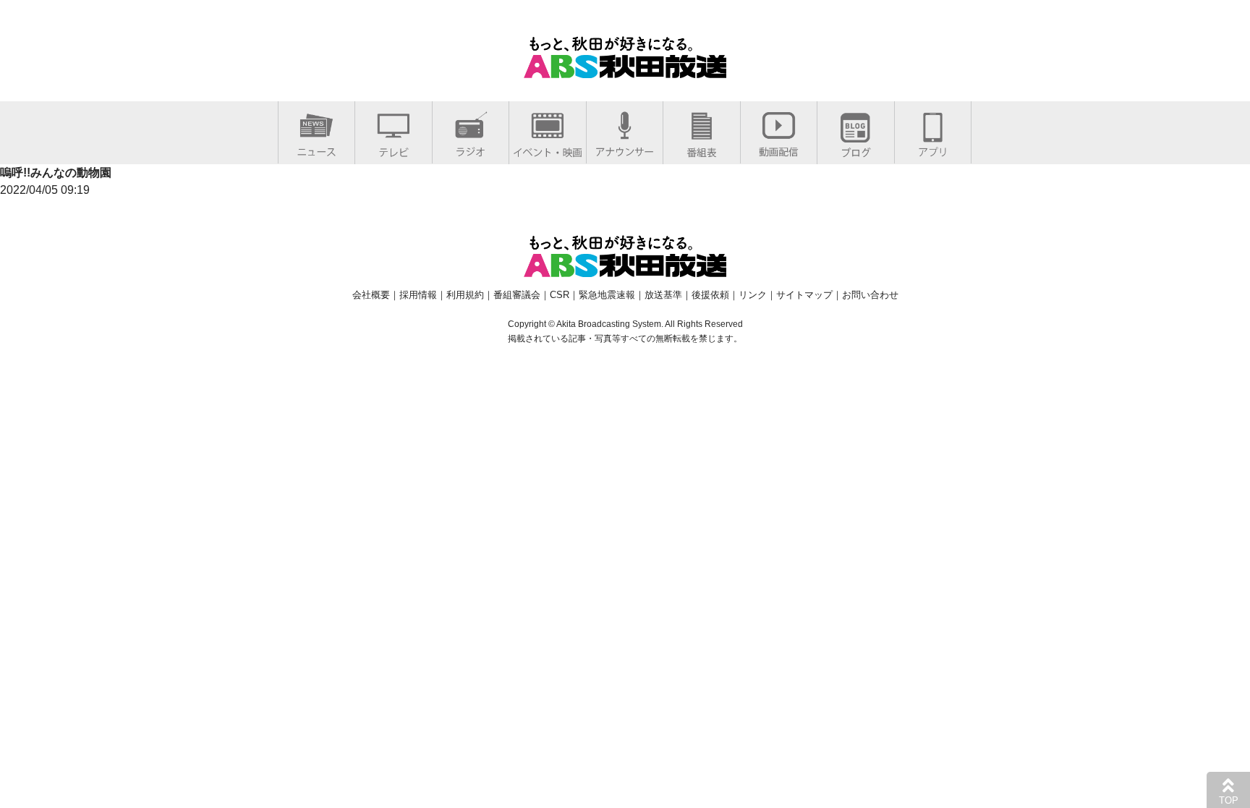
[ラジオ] (471, 149)
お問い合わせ (870, 294)
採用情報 (418, 294)
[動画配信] (779, 149)
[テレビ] (393, 149)
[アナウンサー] (625, 149)
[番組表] (701, 149)
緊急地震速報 (607, 294)
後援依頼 (710, 294)
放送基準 (663, 294)
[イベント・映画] (547, 149)
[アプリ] (933, 149)
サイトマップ (804, 294)
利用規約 (465, 294)
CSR (559, 294)
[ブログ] (855, 149)
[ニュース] (316, 149)
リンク (753, 294)
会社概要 (371, 294)
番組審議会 (516, 294)
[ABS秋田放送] (625, 69)
